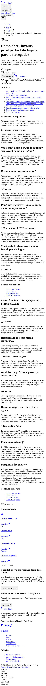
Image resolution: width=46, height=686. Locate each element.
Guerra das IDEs (12, 293)
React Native (10, 642)
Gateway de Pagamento (14, 657)
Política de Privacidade (20, 667)
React (8, 637)
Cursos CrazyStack (13, 296)
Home (8, 24)
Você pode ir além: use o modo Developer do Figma (25, 102)
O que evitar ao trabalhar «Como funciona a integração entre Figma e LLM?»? (22, 483)
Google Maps (11, 659)
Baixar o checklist (8, 589)
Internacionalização (13, 661)
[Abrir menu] (3, 18)
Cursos (3, 13)
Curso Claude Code (13, 289)
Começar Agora (7, 15)
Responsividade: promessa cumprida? (20, 106)
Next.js (8, 640)
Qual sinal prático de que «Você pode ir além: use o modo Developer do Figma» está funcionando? (21, 479)
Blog (8, 13)
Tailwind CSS (11, 644)
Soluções (5, 11)
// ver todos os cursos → (15, 646)
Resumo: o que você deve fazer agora (20, 110)
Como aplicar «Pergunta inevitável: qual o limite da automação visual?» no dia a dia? (21, 475)
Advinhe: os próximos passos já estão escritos (23, 108)
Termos (9, 667)
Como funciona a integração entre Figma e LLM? (24, 104)
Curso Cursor (11, 291)
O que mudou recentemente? (16, 95)
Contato (4, 667)
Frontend (9, 31)
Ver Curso (5, 605)
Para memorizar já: (13, 112)
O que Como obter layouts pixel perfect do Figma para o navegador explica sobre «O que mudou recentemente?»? (23, 471)
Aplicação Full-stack (13, 655)
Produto (4, 7)
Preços (12, 13)
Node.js (8, 635)
